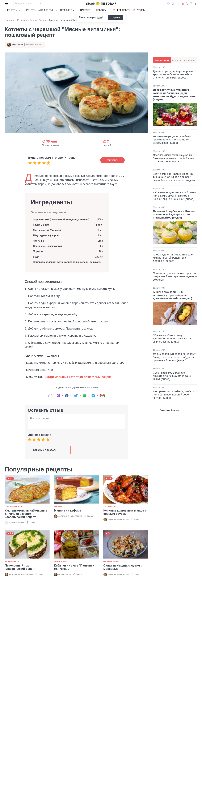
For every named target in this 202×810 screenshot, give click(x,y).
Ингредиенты (66, 10)
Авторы (141, 10)
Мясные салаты (111, 561)
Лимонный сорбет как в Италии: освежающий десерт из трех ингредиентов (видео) (174, 214)
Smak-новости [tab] (161, 60)
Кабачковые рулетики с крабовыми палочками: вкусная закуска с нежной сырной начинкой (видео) (174, 195)
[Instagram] (191, 3)
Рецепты (12, 10)
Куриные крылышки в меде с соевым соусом (125, 512)
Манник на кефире (67, 510)
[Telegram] (178, 3)
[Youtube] (182, 3)
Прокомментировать (43, 450)
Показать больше (170, 410)
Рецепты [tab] (176, 60)
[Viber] (173, 3)
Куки (99, 17)
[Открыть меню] (6, 3)
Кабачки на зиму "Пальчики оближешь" (74, 567)
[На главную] (101, 3)
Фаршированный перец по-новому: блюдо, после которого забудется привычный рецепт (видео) (174, 357)
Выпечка (58, 506)
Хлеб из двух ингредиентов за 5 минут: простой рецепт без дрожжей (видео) (173, 257)
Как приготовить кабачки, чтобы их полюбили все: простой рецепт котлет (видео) (174, 394)
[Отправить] (40, 3)
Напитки (85, 10)
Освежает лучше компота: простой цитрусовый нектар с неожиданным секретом (175, 276)
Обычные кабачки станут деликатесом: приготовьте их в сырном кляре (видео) (172, 338)
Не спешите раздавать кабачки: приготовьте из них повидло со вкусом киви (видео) (172, 139)
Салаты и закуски (13, 506)
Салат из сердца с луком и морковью (123, 567)
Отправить (112, 160)
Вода (36, 256)
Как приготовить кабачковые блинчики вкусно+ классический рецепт (26, 514)
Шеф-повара (123, 10)
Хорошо (115, 17)
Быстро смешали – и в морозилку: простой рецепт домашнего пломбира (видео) (172, 295)
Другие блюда (110, 506)
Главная (9, 20)
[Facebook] (168, 3)
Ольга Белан (17, 44)
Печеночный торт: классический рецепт (20, 567)
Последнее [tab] (190, 60)
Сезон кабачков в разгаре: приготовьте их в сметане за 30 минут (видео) (172, 376)
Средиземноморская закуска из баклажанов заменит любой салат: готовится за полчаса (174, 158)
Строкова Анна (16, 522)
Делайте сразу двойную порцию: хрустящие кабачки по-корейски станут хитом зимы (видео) (173, 74)
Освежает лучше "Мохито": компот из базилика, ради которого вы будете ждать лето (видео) (174, 94)
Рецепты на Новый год (39, 10)
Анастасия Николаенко (70, 516)
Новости (101, 10)
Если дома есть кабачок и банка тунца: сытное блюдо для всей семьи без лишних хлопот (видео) (174, 177)
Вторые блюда (38, 20)
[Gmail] (102, 395)
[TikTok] (195, 3)
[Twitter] (187, 3)
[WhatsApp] (85, 396)
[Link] (50, 395)
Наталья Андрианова (118, 519)
